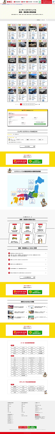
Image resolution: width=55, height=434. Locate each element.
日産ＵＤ (23, 353)
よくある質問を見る (27, 277)
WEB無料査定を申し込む (39, 124)
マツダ (15, 349)
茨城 (40, 194)
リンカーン (31, 365)
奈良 (25, 191)
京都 (25, 190)
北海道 (12, 68)
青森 (29, 182)
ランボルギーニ (23, 373)
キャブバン (23, 390)
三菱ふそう (14, 353)
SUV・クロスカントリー (40, 388)
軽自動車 (14, 386)
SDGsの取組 (36, 1)
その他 (15, 392)
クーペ (40, 386)
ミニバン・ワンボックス (31, 388)
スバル (40, 347)
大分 (13, 194)
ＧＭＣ (15, 365)
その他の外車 (23, 375)
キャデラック (32, 361)
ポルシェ (14, 371)
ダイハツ (40, 349)
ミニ (31, 373)
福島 (32, 183)
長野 (32, 188)
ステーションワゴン (23, 392)
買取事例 (24, 1)
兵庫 (23, 191)
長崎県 (43, 52)
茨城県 (43, 68)
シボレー (14, 363)
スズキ (32, 349)
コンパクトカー (32, 386)
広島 (19, 191)
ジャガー (32, 369)
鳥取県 (23, 52)
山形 (31, 183)
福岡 (12, 193)
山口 (21, 191)
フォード (23, 365)
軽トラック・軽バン (32, 390)
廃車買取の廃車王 (4, 4)
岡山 (18, 191)
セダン (23, 386)
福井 (29, 188)
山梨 (31, 188)
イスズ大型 (40, 351)
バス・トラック (40, 390)
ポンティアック (40, 363)
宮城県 (23, 68)
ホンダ (32, 347)
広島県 (33, 52)
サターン (40, 361)
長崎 (15, 193)
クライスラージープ (14, 367)
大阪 (27, 190)
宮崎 (15, 194)
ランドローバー (40, 373)
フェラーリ (40, 371)
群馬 (40, 195)
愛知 (31, 202)
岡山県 (43, 84)
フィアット (40, 367)
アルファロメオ (15, 369)
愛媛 (19, 204)
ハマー (23, 363)
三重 (32, 202)
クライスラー (40, 365)
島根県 (12, 84)
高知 (21, 204)
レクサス (14, 351)
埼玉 (41, 195)
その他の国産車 (40, 353)
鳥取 (19, 190)
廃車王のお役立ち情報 (24, 415)
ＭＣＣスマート (23, 369)
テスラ (15, 375)
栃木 (42, 194)
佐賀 (13, 193)
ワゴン (23, 388)
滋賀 (24, 190)
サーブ (23, 361)
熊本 (12, 194)
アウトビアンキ (23, 371)
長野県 (12, 99)
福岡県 (33, 99)
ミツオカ (32, 353)
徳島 (19, 203)
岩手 (31, 182)
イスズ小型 (23, 351)
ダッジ (23, 367)
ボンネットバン (15, 390)
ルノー (32, 367)
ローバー (14, 361)
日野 (31, 351)
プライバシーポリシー (39, 122)
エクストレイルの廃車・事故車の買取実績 (17, 4)
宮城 (32, 182)
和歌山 (27, 191)
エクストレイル (13, 33)
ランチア (40, 369)
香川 (21, 203)
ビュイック (31, 363)
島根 (20, 190)
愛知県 (12, 52)
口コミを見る (27, 146)
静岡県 (33, 84)
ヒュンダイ (31, 371)
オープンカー (15, 388)
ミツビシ (23, 349)
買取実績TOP (8, 4)
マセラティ (14, 373)
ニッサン (12, 4)
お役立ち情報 (30, 1)
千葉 (43, 195)
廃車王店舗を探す (18, 1)
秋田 (29, 183)
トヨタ (15, 347)
